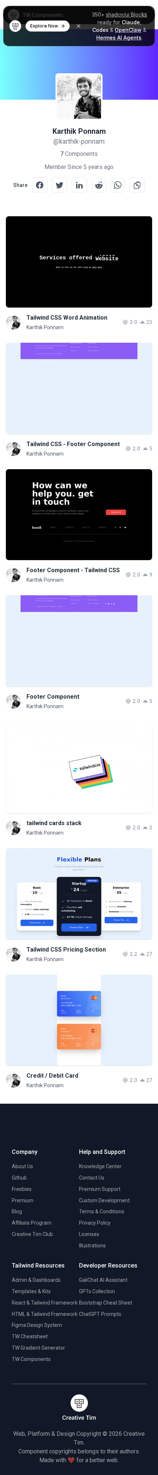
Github (19, 1178)
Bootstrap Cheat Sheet (105, 1303)
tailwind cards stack (54, 823)
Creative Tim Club (32, 1234)
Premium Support (100, 1189)
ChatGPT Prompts (100, 1314)
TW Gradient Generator (38, 1348)
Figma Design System (37, 1325)
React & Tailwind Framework (45, 1303)
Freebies (22, 1189)
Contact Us (91, 1178)
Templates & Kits (31, 1291)
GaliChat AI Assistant (103, 1280)
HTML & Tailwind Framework (45, 1314)
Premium (22, 1200)
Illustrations (92, 1245)
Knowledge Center (100, 1166)
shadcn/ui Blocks (126, 14)
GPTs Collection (97, 1291)
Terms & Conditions (101, 1211)
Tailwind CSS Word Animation (66, 317)
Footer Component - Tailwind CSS (73, 570)
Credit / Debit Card (52, 1075)
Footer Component (52, 696)
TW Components (31, 1359)
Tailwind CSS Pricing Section (66, 949)
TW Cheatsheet (30, 1336)
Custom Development (104, 1200)
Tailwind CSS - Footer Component (73, 444)
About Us (22, 1166)
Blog (17, 1211)
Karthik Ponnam (45, 327)
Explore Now (44, 26)
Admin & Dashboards (36, 1280)
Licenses (89, 1234)
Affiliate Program (31, 1223)
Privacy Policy (95, 1223)
